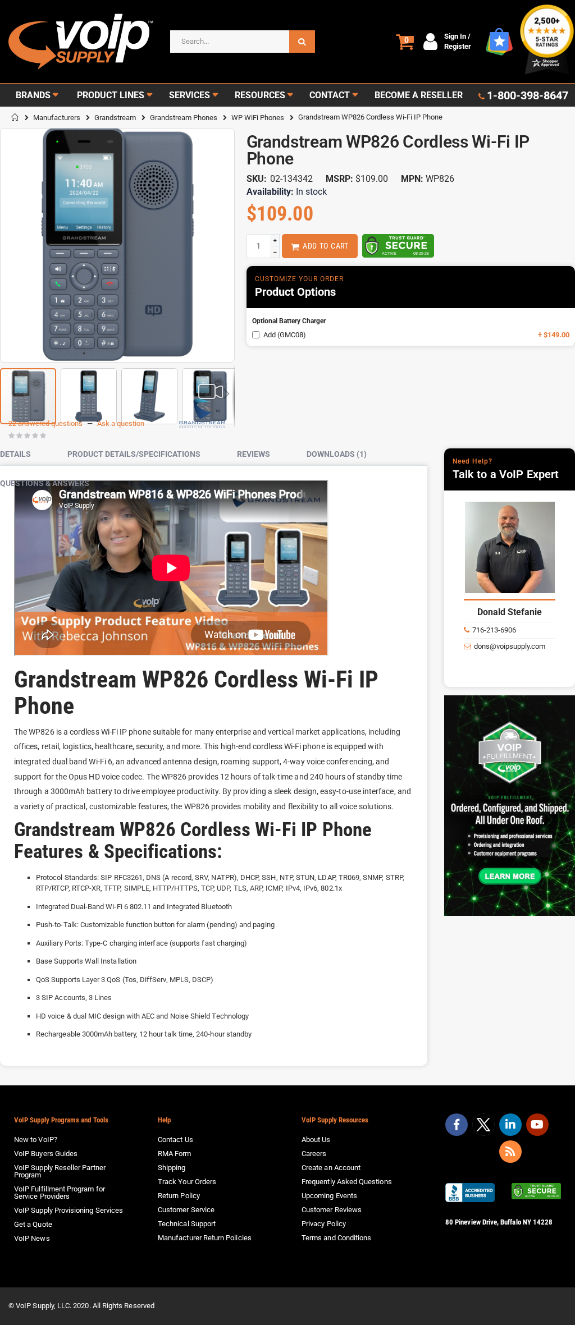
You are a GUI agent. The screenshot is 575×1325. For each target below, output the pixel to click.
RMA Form (174, 1153)
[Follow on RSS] (510, 1151)
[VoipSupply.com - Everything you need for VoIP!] (80, 41)
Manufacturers (56, 117)
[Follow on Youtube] (537, 1124)
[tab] (24, 454)
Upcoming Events (329, 1195)
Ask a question (120, 423)
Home (15, 117)
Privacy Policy (324, 1223)
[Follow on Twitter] (483, 1126)
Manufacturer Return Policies (205, 1238)
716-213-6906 (494, 630)
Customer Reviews (332, 1209)
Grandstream (115, 117)
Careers (314, 1153)
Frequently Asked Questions (347, 1181)
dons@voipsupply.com (509, 646)
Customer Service (186, 1209)
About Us (316, 1139)
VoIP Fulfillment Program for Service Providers (59, 1192)
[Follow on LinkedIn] (510, 1124)
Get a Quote (33, 1224)
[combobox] (242, 41)
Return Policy (179, 1195)
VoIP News (32, 1238)
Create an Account (331, 1167)
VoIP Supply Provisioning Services (68, 1210)
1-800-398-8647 (527, 95)
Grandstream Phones (183, 117)
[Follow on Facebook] (456, 1124)
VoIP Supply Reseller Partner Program (60, 1171)
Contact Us (175, 1139)
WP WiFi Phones (257, 117)
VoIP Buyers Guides (45, 1153)
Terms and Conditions (336, 1238)
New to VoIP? (35, 1139)
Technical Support (187, 1223)
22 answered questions (45, 423)
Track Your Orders (187, 1181)
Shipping (172, 1167)
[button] (89, 392)
